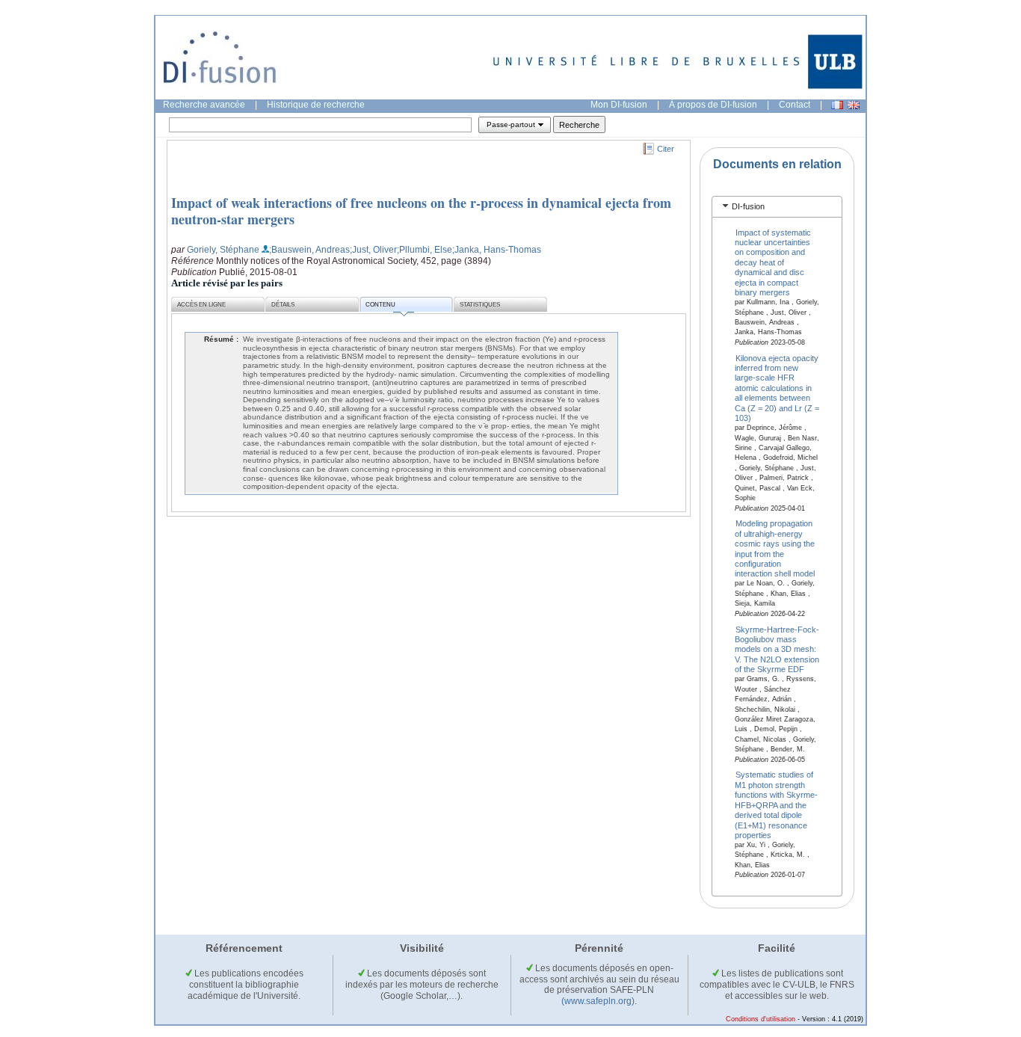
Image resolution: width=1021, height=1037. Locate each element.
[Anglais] (854, 105)
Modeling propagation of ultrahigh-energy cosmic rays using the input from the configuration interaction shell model (775, 548)
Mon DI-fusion (618, 104)
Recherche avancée (204, 104)
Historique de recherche (316, 104)
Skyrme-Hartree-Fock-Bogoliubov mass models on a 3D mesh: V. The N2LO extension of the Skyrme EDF (777, 649)
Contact (794, 104)
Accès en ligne (201, 304)
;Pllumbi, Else (424, 249)
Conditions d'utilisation (760, 1019)
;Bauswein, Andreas (309, 249)
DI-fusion (748, 206)
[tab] (777, 207)
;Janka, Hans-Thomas (496, 249)
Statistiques (480, 304)
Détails (282, 304)
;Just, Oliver (373, 249)
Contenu (380, 304)
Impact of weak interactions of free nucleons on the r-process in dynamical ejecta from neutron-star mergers (421, 211)
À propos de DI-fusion (713, 104)
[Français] (837, 105)
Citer (665, 148)
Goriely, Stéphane (223, 249)
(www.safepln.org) (598, 1001)
